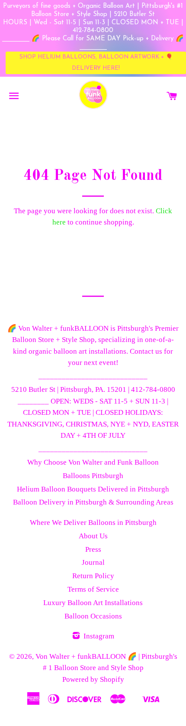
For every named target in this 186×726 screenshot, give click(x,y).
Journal (93, 562)
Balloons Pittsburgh (93, 476)
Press (93, 549)
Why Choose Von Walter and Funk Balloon (93, 462)
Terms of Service (93, 589)
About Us (93, 536)
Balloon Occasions (93, 616)
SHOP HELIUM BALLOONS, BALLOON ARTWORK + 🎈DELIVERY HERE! (96, 62)
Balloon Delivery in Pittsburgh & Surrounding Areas (93, 502)
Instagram (98, 636)
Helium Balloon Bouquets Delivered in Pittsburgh (93, 489)
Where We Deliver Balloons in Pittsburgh (93, 522)
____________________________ (93, 376)
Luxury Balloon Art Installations (93, 603)
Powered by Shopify (93, 679)
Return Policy (93, 576)
